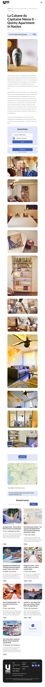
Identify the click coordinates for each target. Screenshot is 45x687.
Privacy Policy (25, 666)
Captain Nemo (16, 492)
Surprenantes (16, 494)
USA (29, 608)
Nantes (16, 34)
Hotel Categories (16, 668)
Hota (26, 534)
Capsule (25, 580)
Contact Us (34, 662)
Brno (5, 531)
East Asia (33, 534)
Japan (29, 534)
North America (34, 608)
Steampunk (11, 494)
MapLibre (34, 483)
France (19, 34)
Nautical (32, 492)
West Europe (24, 34)
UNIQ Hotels (21, 29)
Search (22, 141)
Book (12, 492)
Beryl (26, 608)
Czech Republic (10, 531)
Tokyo (26, 571)
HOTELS (9, 8)
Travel (20, 494)
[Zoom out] (36, 466)
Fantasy (20, 492)
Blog (14, 662)
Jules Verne (24, 492)
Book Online (22, 149)
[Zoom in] (36, 464)
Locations (15, 665)
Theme (34, 34)
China (10, 571)
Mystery (29, 492)
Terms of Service (24, 663)
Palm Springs (7, 645)
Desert (25, 617)
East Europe (17, 531)
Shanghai (6, 571)
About (23, 668)
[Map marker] (22, 473)
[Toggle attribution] (36, 483)
